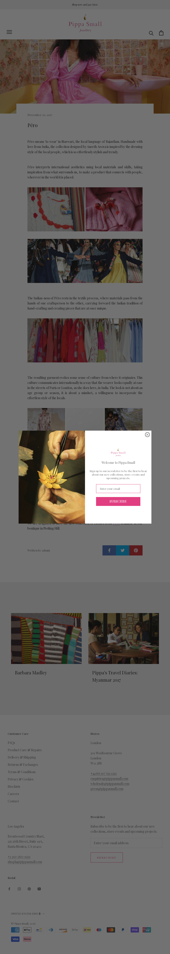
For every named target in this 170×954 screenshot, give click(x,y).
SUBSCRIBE (118, 501)
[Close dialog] (147, 434)
